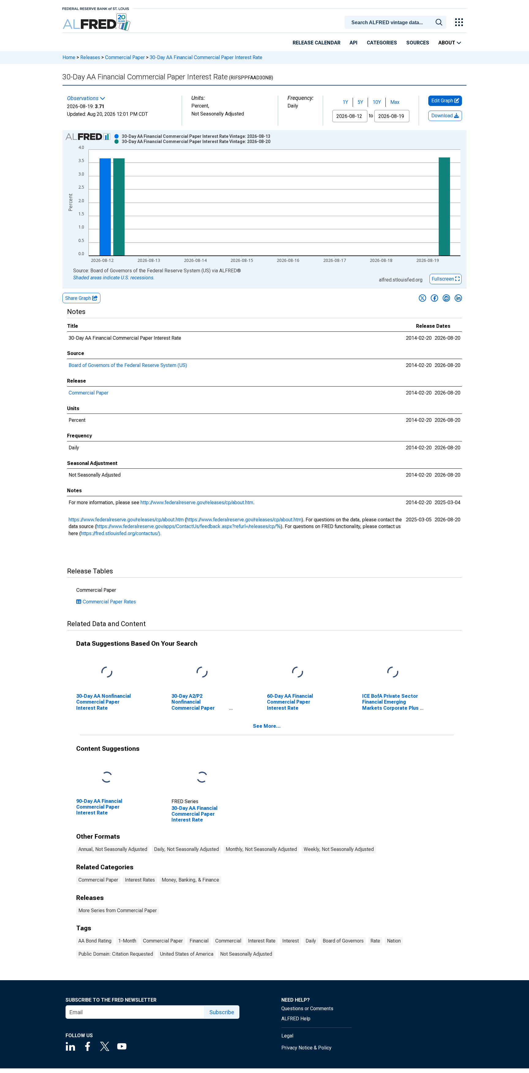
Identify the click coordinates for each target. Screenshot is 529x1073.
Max (395, 102)
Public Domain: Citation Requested (115, 954)
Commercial (228, 941)
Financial (198, 941)
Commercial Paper (125, 57)
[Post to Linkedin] (458, 298)
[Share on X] (422, 298)
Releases (90, 57)
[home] (97, 22)
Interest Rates (140, 880)
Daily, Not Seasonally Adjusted (186, 849)
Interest (290, 941)
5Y (360, 102)
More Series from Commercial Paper (117, 910)
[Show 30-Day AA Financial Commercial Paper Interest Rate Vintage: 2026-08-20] (196, 141)
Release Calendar (316, 43)
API (354, 43)
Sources (417, 43)
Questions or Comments (307, 1008)
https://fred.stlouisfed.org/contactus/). (121, 533)
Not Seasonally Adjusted (246, 954)
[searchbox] (396, 22)
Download (442, 116)
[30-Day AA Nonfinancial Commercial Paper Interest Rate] (106, 672)
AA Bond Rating (94, 941)
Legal (287, 1036)
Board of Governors (343, 941)
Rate (375, 941)
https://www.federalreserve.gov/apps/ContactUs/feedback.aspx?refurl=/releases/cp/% (188, 526)
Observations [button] (83, 98)
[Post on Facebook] (434, 298)
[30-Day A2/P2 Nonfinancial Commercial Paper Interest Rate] (202, 672)
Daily (311, 941)
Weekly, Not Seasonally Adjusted (339, 849)
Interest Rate (262, 941)
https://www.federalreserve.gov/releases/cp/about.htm (126, 520)
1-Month (127, 941)
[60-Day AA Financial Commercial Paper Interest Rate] (297, 672)
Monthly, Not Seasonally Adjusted (261, 849)
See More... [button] (267, 726)
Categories (382, 43)
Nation (394, 941)
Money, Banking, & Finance (190, 880)
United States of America (186, 954)
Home (68, 57)
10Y (377, 102)
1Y (345, 102)
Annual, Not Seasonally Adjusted (112, 849)
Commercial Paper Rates (109, 602)
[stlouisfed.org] (95, 8)
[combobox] (396, 22)
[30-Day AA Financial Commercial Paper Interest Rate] (202, 777)
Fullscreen (443, 279)
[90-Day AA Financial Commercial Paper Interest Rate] (106, 777)
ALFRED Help (295, 1019)
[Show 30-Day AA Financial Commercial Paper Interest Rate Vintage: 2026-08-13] (196, 136)
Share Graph (78, 298)
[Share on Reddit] (446, 298)
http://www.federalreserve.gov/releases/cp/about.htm (197, 502)
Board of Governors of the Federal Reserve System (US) (128, 365)
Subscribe (221, 1012)
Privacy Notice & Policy (306, 1048)
